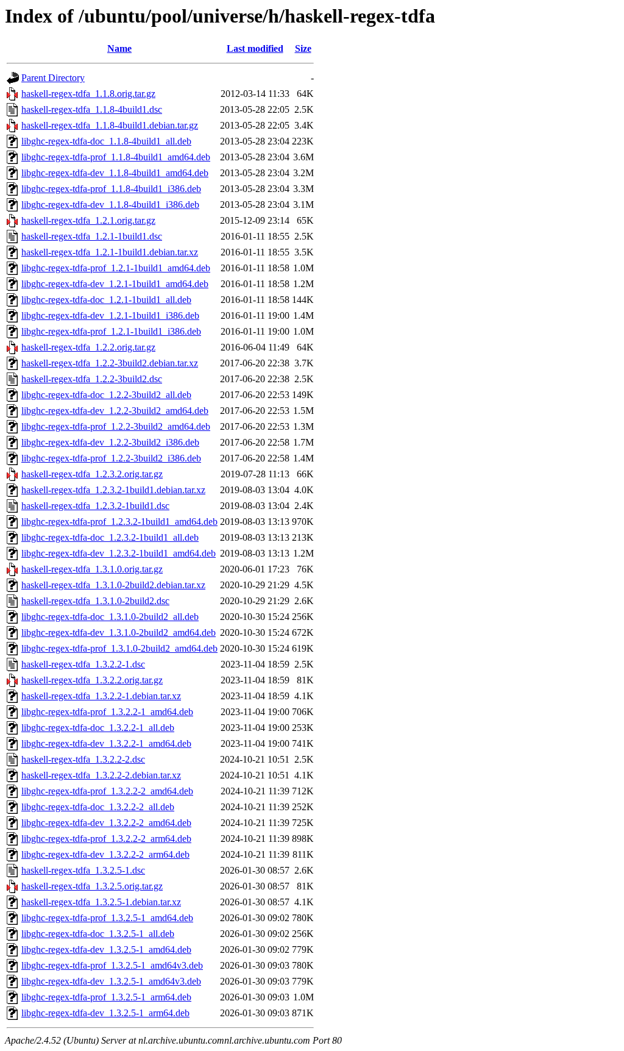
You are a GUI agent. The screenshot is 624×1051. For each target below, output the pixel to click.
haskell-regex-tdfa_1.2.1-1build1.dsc (91, 236)
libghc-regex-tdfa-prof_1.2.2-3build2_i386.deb (111, 458)
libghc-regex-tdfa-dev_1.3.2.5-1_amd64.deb (106, 949)
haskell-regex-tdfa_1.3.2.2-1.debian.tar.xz (101, 696)
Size (303, 48)
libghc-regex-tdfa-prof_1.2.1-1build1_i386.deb (111, 331)
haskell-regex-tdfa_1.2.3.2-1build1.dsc (95, 506)
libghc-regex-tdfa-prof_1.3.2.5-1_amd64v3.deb (112, 965)
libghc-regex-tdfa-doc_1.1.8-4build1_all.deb (106, 141)
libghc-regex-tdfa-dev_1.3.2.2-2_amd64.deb (106, 823)
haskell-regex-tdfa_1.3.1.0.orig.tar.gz (92, 569)
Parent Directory (53, 78)
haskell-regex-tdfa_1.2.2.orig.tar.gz (88, 347)
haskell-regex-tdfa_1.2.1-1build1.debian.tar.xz (109, 252)
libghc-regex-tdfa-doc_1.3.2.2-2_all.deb (97, 807)
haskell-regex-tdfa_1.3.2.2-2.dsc (83, 759)
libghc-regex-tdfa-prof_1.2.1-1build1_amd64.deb (115, 268)
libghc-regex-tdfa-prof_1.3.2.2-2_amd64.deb (107, 791)
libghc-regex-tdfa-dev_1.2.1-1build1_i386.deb (110, 315)
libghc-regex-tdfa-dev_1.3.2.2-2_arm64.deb (105, 854)
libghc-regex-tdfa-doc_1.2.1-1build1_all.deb (106, 299)
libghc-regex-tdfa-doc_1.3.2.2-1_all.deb (97, 727)
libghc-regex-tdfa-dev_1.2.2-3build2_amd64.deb (114, 410)
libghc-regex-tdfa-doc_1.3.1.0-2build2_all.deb (110, 616)
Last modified (255, 48)
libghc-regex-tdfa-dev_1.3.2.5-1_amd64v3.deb (111, 981)
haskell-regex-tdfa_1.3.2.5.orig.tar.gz (92, 886)
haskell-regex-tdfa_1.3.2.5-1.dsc (83, 870)
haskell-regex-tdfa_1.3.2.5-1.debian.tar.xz (101, 902)
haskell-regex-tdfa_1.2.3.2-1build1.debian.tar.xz (113, 490)
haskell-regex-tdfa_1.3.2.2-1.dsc (83, 664)
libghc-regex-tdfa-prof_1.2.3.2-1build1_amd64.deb (119, 521)
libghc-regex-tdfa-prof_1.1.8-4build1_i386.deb (111, 188)
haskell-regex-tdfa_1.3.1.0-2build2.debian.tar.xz (113, 585)
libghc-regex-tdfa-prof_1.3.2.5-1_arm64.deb (106, 997)
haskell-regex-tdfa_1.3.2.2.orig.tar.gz (92, 680)
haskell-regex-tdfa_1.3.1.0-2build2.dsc (95, 601)
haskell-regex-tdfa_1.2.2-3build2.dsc (91, 379)
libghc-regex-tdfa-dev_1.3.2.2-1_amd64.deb (106, 743)
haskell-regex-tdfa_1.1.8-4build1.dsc (91, 109)
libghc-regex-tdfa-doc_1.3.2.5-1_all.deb (97, 933)
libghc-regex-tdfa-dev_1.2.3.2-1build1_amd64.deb (118, 553)
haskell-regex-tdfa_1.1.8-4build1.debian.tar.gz (109, 125)
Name (119, 48)
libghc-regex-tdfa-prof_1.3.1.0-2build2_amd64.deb (119, 648)
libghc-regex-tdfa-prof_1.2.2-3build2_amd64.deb (115, 426)
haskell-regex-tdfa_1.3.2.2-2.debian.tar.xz (101, 775)
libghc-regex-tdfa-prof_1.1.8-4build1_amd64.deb (115, 157)
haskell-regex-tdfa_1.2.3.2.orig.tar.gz (92, 474)
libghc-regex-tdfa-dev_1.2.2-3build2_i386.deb (110, 442)
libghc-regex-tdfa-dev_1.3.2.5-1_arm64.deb (105, 1013)
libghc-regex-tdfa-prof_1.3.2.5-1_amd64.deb (107, 918)
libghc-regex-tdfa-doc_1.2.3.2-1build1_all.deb (110, 537)
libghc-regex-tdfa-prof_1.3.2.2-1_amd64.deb (107, 712)
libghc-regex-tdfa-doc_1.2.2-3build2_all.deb (106, 395)
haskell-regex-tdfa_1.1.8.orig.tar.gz (88, 93)
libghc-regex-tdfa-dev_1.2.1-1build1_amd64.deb (114, 284)
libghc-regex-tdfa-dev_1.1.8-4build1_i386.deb (110, 204)
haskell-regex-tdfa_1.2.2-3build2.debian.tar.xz (109, 363)
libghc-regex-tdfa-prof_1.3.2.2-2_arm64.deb (106, 838)
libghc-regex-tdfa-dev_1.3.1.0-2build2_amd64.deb (118, 632)
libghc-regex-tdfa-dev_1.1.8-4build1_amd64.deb (114, 173)
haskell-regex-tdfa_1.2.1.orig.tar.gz (88, 220)
